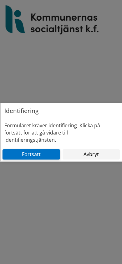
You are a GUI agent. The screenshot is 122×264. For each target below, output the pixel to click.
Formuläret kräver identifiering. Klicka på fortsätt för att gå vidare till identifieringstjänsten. (52, 132)
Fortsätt (31, 154)
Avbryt (91, 154)
